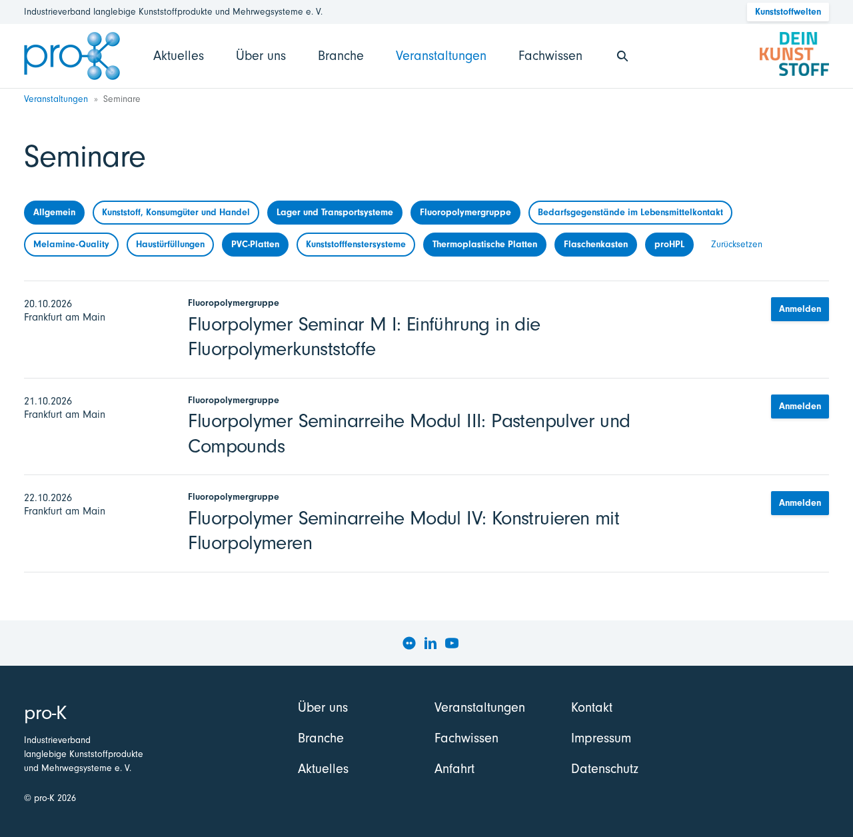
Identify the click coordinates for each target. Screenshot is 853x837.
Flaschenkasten (596, 244)
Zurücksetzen (736, 244)
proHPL (669, 244)
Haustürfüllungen (170, 244)
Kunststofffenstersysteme (356, 244)
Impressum (601, 738)
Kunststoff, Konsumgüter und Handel (176, 212)
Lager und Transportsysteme (335, 212)
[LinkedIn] (430, 643)
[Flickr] (409, 643)
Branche (341, 55)
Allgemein (54, 212)
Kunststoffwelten (788, 11)
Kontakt (591, 707)
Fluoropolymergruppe (465, 212)
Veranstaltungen (441, 55)
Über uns (261, 55)
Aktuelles (178, 55)
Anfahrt (454, 768)
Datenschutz (604, 768)
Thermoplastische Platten (484, 244)
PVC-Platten (255, 244)
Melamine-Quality (71, 244)
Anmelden (800, 309)
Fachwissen (550, 55)
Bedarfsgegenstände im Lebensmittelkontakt (630, 212)
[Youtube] (451, 643)
